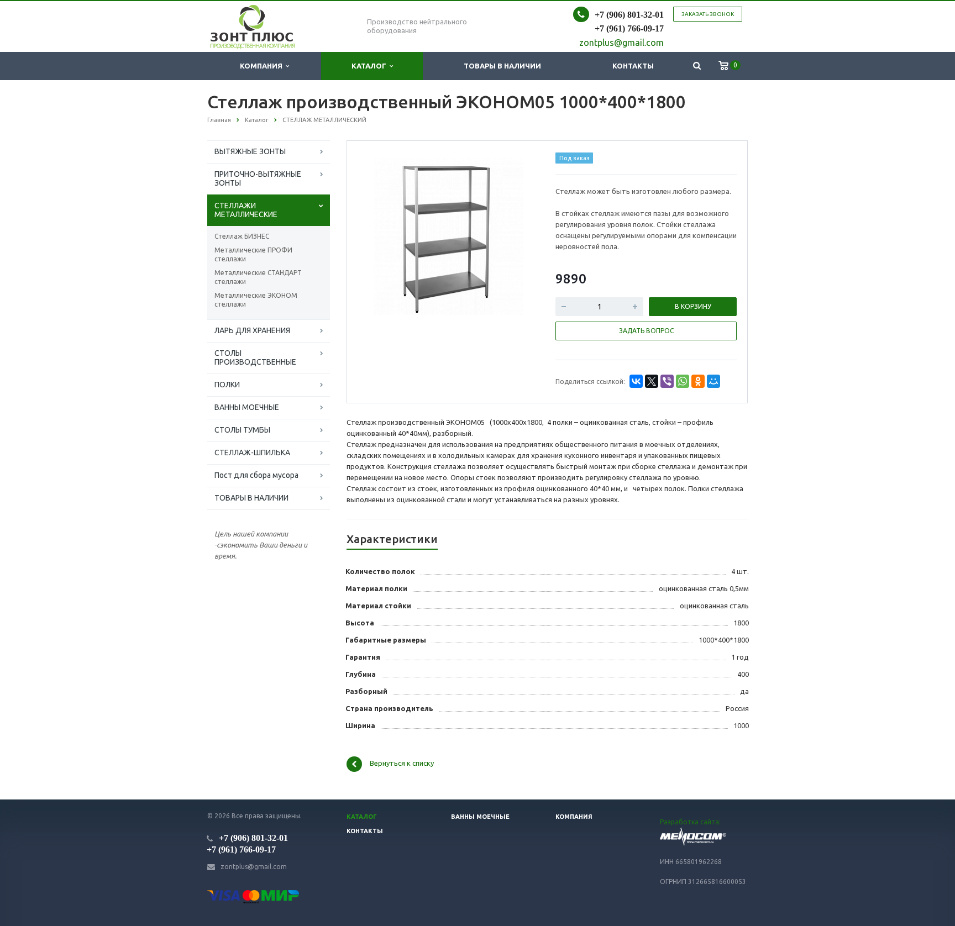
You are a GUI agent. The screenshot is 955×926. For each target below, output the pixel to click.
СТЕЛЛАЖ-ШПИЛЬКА (252, 452)
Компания (263, 66)
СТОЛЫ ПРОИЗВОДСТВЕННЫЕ (255, 357)
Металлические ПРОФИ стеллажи (253, 254)
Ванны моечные (480, 816)
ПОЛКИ (227, 384)
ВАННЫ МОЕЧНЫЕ (246, 407)
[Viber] (667, 381)
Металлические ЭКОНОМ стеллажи (255, 300)
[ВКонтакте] (636, 381)
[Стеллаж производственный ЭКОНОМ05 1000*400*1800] (448, 236)
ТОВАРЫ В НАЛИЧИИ (251, 497)
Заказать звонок (707, 14)
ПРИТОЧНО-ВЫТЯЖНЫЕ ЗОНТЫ (257, 178)
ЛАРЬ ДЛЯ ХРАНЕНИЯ (252, 330)
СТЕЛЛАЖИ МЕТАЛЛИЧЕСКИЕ (245, 210)
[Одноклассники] (698, 381)
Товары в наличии (502, 66)
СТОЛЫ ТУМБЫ (242, 429)
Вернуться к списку (402, 763)
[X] (651, 381)
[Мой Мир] (713, 381)
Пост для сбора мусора (256, 475)
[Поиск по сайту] (697, 66)
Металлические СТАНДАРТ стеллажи (258, 277)
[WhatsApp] (682, 381)
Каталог (370, 66)
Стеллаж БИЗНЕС (241, 236)
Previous (378, 235)
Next (519, 235)
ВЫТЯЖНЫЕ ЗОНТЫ (250, 151)
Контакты (633, 66)
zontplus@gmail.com (254, 866)
